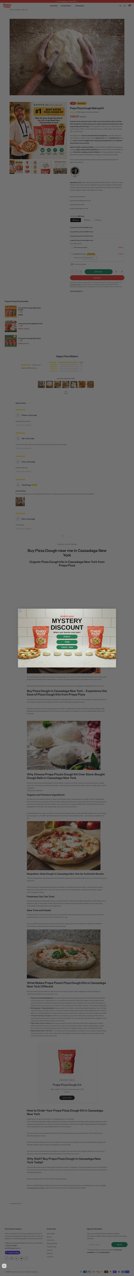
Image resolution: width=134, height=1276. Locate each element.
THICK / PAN (67, 647)
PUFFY (67, 637)
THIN (67, 642)
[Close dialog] (20, 611)
